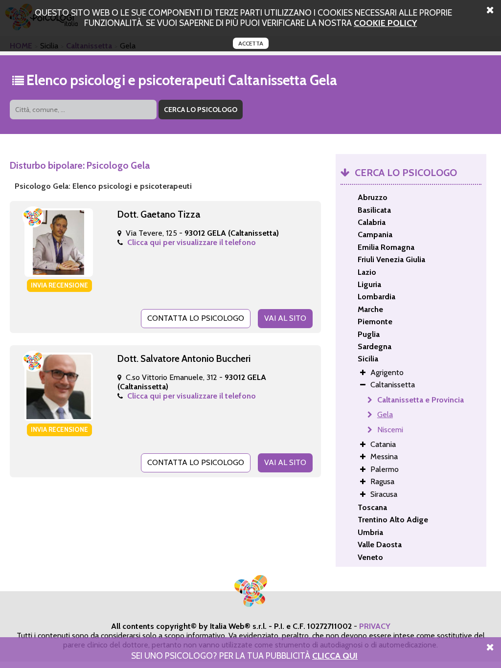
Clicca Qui (335, 655)
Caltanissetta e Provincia (420, 399)
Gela (385, 414)
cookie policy (385, 23)
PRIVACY (374, 626)
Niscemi (390, 429)
